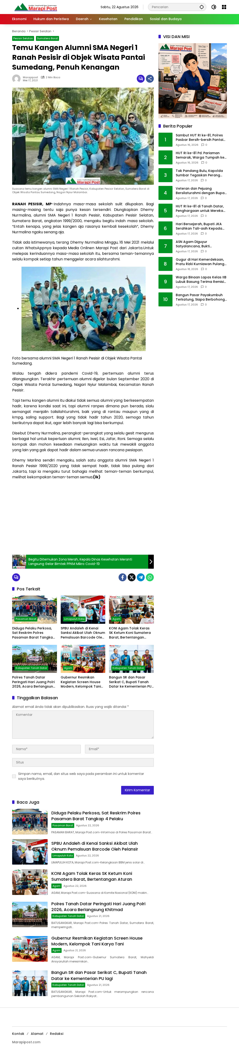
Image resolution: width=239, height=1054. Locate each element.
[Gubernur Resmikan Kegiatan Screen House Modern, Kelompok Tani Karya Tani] (83, 659)
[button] (201, 7)
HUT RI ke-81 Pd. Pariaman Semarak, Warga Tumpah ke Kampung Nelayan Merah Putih (200, 155)
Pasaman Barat (26, 619)
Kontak (18, 1033)
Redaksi (56, 1033)
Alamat (37, 1033)
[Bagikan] (150, 79)
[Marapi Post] (35, 6)
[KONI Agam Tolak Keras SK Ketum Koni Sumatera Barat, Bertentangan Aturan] (131, 610)
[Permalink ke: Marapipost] (17, 79)
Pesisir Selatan (23, 38)
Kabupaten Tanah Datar (31, 668)
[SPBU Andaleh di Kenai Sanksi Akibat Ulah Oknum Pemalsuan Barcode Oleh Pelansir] (83, 610)
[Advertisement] (83, 517)
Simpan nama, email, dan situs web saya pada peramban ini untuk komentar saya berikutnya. (81, 776)
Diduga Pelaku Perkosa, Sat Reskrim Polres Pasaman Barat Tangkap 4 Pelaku (33, 633)
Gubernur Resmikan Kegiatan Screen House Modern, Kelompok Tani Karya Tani (81, 682)
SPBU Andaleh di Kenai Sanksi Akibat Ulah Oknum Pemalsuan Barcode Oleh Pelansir (83, 633)
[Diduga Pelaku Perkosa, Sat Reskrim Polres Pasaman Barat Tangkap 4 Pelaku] (34, 610)
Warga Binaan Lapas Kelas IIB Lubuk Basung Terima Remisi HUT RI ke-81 (201, 279)
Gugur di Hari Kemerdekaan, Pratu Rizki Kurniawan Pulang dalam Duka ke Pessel (200, 261)
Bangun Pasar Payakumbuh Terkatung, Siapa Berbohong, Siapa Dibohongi (200, 297)
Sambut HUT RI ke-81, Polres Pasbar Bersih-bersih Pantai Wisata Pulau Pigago (199, 137)
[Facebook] (123, 577)
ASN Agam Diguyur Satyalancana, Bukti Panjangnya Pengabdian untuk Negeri (196, 244)
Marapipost (30, 77)
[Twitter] (132, 577)
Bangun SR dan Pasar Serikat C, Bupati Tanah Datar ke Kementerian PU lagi (130, 682)
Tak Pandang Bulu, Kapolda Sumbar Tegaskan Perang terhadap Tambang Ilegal (199, 173)
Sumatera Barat (47, 38)
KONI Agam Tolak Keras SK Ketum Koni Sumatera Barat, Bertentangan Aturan (130, 633)
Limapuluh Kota (74, 619)
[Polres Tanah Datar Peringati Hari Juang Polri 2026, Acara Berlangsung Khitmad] (34, 659)
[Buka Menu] (224, 7)
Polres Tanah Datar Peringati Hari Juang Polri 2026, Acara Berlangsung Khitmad (33, 682)
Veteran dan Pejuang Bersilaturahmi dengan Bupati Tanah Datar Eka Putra (201, 190)
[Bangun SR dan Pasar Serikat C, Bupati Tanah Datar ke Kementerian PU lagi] (131, 659)
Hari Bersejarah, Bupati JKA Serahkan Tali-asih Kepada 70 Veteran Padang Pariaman (201, 226)
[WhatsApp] (150, 577)
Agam (116, 619)
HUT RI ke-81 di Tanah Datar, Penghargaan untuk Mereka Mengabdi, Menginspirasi (200, 208)
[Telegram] (141, 577)
